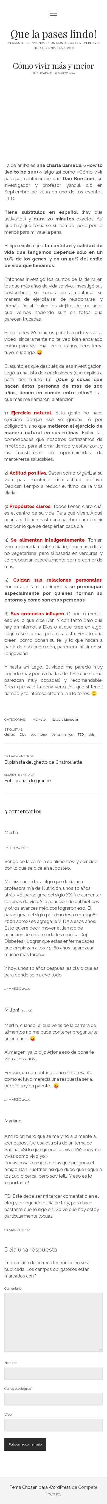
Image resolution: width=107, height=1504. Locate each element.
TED (81, 734)
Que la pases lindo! (53, 33)
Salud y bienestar (65, 720)
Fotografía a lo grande (27, 780)
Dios (23, 734)
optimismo (39, 734)
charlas (9, 734)
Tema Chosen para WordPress (40, 1487)
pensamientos (62, 734)
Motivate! (39, 720)
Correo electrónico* (18, 1389)
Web (8, 1415)
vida (92, 734)
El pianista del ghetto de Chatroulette (43, 762)
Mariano (13, 1121)
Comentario (12, 1288)
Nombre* (11, 1363)
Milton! (11, 1010)
